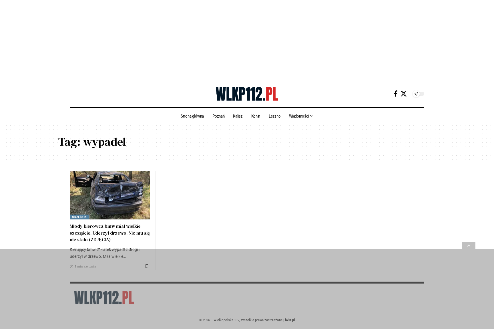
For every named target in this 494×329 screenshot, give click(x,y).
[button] (74, 94)
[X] (403, 93)
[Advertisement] (171, 40)
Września (79, 217)
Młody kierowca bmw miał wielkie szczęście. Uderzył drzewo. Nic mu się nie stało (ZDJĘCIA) (110, 232)
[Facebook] (395, 93)
